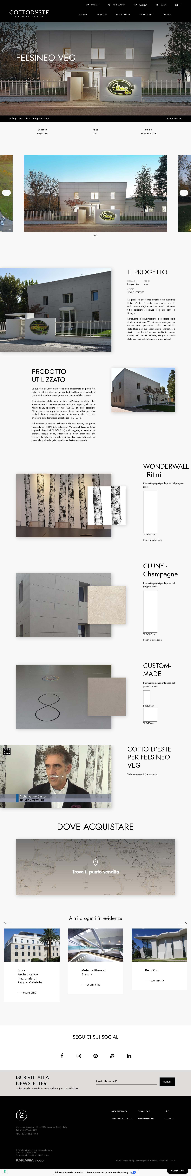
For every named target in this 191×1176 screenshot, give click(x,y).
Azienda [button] (83, 14)
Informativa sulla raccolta (68, 1172)
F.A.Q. (167, 1111)
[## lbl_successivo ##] (184, 193)
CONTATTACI (177, 1170)
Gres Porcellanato (121, 1118)
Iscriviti (167, 1081)
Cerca (163, 5)
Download (144, 1111)
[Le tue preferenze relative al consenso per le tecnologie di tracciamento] (5, 1171)
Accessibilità (163, 1160)
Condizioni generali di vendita (146, 1160)
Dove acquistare (173, 118)
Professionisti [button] (147, 14)
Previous (8, 923)
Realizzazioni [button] (123, 14)
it (180, 5)
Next (183, 923)
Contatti (95, 5)
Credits (172, 1160)
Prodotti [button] (102, 14)
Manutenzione (146, 1118)
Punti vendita (118, 5)
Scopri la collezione (152, 540)
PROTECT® (75, 417)
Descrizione (24, 118)
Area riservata (119, 1111)
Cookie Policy (128, 1160)
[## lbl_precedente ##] (6, 193)
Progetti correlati (41, 118)
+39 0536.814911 (28, 1130)
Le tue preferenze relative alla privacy (107, 1172)
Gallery (13, 118)
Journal (168, 14)
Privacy (118, 1160)
